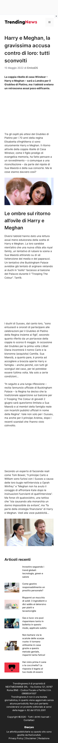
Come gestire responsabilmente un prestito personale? (33, 587)
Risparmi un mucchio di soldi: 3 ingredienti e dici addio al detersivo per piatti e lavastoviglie (34, 604)
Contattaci (29, 720)
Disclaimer (30, 738)
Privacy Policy (16, 738)
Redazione (44, 738)
